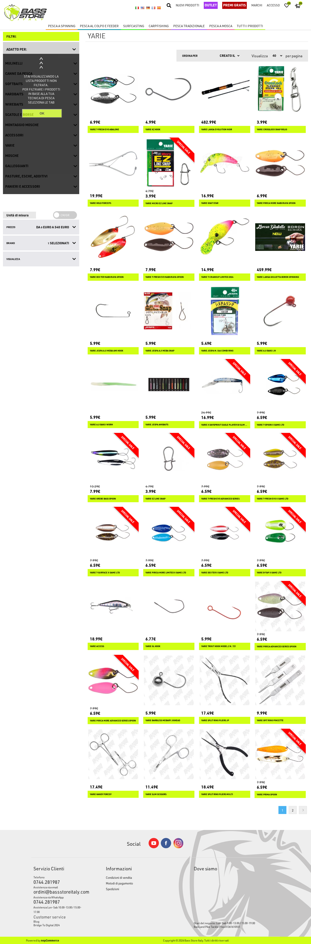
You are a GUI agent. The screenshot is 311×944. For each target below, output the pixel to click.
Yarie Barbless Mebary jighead (162, 720)
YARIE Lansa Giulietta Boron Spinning (278, 277)
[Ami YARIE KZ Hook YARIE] (169, 89)
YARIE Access (97, 646)
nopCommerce (50, 940)
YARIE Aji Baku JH (266, 350)
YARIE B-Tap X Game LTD (269, 572)
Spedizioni (112, 889)
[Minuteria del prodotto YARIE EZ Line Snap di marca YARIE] (169, 459)
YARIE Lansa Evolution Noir (216, 129)
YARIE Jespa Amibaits (156, 424)
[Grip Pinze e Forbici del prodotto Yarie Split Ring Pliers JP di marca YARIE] (225, 680)
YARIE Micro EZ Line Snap (159, 203)
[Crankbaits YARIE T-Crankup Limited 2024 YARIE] (225, 237)
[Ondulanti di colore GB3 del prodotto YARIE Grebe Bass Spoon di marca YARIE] (113, 459)
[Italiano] (137, 8)
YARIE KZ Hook (152, 129)
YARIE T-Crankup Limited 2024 (217, 277)
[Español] (159, 8)
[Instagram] (178, 847)
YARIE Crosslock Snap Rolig (272, 129)
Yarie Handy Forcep (101, 794)
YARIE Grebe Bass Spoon (103, 498)
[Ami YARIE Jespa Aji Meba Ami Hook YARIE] (113, 311)
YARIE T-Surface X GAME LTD (105, 572)
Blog (36, 921)
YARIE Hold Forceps (100, 203)
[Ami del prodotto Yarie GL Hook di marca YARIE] (169, 607)
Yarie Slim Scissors (155, 794)
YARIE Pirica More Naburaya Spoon (276, 203)
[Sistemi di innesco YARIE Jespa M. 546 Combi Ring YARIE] (225, 311)
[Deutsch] (148, 8)
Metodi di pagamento (119, 883)
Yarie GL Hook (152, 646)
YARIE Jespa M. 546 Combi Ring (217, 350)
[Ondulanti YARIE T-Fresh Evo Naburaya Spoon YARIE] (169, 237)
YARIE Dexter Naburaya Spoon (107, 277)
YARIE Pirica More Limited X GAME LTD (165, 572)
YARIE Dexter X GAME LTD (214, 572)
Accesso (273, 5)
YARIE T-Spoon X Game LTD (270, 425)
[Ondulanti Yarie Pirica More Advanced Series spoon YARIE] (113, 680)
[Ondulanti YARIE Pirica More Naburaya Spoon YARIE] (280, 163)
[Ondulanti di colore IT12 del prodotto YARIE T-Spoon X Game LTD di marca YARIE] (280, 385)
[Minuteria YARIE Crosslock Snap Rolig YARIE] (280, 89)
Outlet (211, 5)
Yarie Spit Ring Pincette (270, 720)
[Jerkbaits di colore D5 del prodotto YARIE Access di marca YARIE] (113, 607)
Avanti (303, 810)
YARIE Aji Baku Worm (101, 424)
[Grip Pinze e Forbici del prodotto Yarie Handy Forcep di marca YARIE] (113, 754)
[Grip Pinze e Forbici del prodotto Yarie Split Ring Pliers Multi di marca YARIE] (225, 754)
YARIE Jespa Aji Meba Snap (159, 350)
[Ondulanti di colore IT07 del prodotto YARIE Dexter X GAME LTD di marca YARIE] (225, 532)
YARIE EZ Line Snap (155, 498)
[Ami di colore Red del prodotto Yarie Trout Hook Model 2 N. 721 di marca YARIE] (225, 607)
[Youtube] (153, 847)
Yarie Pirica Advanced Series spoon (276, 646)
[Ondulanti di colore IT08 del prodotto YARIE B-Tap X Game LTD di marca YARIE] (280, 532)
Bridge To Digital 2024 (46, 925)
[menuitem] (60, 921)
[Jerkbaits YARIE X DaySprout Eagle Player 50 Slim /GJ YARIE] (225, 385)
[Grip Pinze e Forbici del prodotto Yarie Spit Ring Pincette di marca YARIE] (280, 680)
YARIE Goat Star (209, 203)
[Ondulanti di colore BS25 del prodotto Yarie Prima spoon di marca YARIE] (280, 754)
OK (42, 113)
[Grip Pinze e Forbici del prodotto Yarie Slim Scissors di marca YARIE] (169, 754)
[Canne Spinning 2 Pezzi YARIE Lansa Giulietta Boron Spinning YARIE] (280, 237)
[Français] (153, 8)
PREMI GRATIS (234, 5)
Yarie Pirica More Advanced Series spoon (113, 720)
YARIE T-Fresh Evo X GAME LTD (272, 498)
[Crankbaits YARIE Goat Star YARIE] (225, 163)
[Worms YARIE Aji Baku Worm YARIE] (113, 385)
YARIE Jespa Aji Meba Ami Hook (106, 350)
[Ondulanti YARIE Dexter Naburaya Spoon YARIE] (113, 237)
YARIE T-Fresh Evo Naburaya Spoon (164, 277)
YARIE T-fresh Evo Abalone (104, 129)
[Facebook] (166, 847)
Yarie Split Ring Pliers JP (215, 720)
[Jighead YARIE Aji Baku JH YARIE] (280, 311)
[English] (142, 8)
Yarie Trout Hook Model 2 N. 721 (218, 646)
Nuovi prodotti (187, 5)
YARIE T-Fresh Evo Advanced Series (220, 498)
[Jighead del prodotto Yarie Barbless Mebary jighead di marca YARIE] (169, 680)
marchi (256, 5)
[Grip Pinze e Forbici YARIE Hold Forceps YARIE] (113, 163)
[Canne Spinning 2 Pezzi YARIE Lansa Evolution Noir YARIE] (225, 89)
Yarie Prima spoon (267, 794)
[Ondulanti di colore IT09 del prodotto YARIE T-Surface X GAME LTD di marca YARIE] (113, 532)
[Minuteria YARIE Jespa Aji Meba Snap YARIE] (169, 311)
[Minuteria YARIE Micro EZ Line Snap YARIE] (169, 163)
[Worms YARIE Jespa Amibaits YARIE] (169, 385)
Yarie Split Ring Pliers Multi (217, 794)
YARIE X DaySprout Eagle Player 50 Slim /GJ (224, 425)
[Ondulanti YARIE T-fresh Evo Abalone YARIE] (113, 89)
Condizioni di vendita (119, 877)
